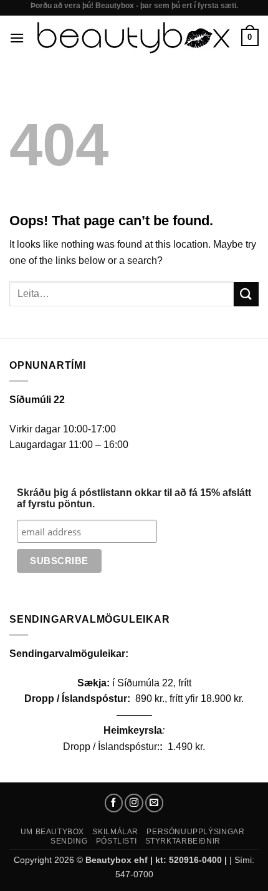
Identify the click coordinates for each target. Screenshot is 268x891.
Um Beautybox (52, 831)
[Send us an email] (154, 803)
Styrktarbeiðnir (183, 841)
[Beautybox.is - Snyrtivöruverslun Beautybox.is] (133, 37)
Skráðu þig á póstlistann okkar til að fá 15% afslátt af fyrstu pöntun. (134, 498)
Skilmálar (115, 831)
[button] (16, 37)
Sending (68, 841)
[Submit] (246, 294)
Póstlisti (116, 841)
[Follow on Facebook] (114, 803)
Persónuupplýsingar (195, 831)
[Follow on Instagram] (134, 803)
